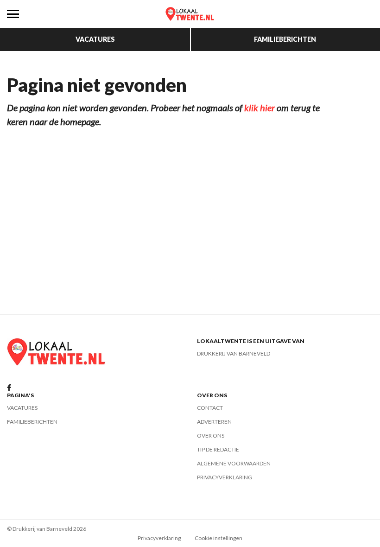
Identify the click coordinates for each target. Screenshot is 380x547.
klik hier (259, 107)
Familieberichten (285, 39)
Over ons (210, 435)
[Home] (190, 14)
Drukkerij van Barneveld (233, 353)
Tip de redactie (218, 449)
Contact (210, 407)
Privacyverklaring (224, 477)
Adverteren (214, 421)
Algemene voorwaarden (234, 463)
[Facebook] (9, 388)
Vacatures (95, 39)
